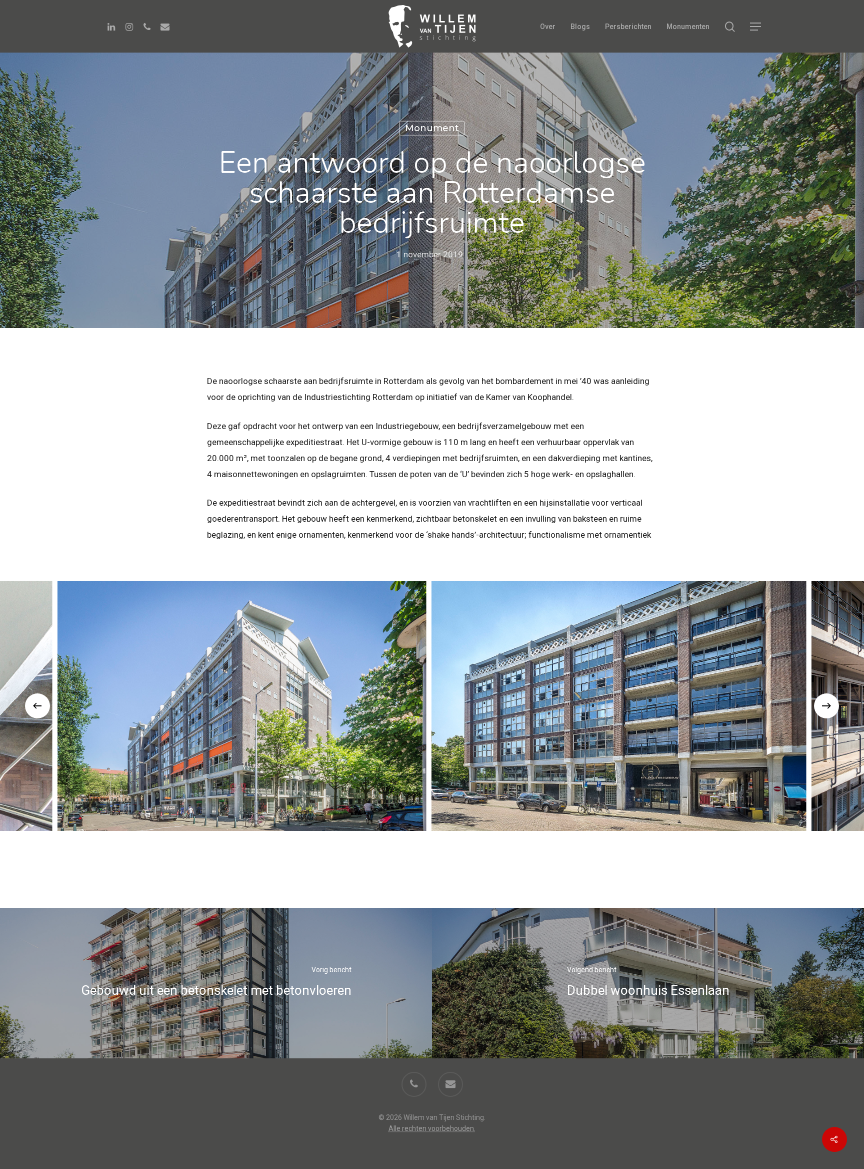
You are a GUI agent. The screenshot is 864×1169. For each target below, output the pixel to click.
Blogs (580, 26)
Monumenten (688, 26)
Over (548, 26)
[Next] (826, 705)
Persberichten (628, 26)
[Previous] (37, 705)
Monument (432, 128)
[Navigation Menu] (756, 27)
